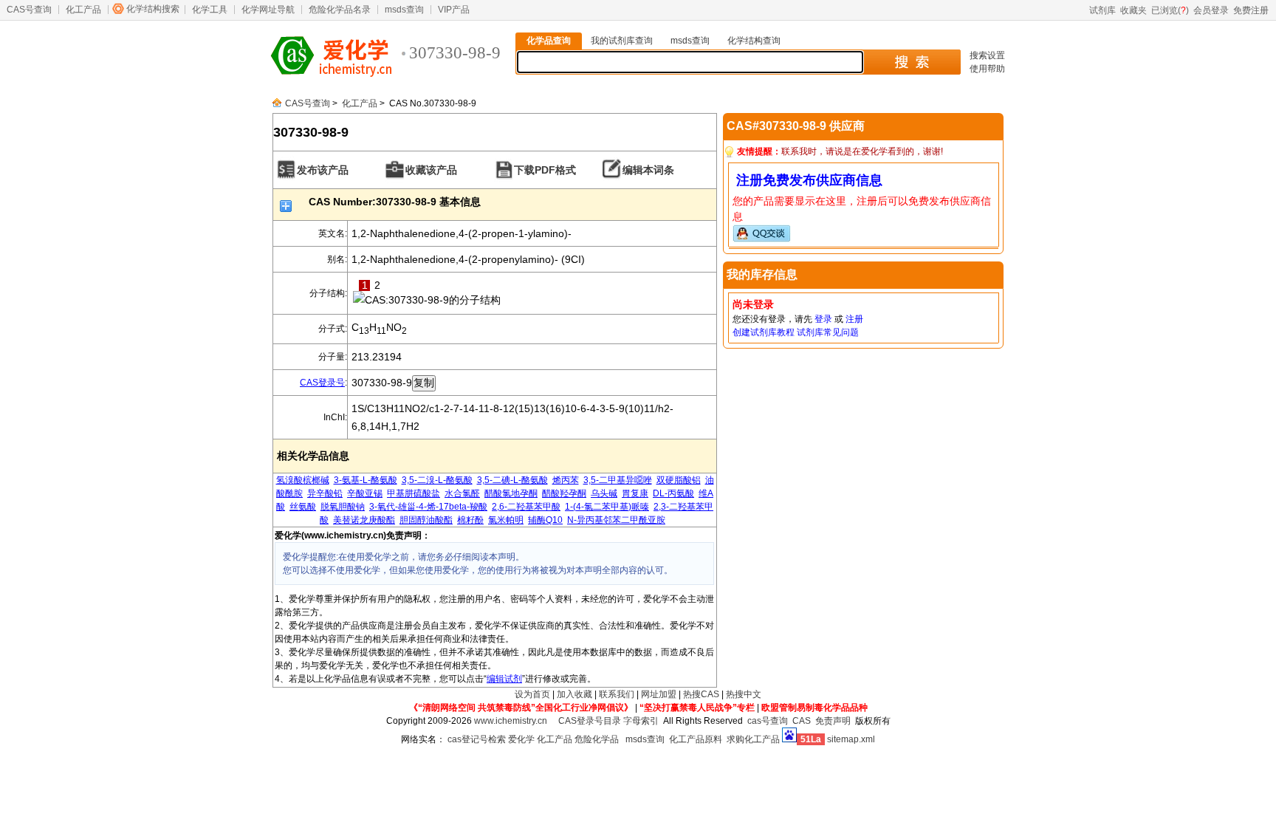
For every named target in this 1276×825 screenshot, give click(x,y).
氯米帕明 (506, 520)
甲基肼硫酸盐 (413, 493)
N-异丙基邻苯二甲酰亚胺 (616, 520)
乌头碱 (604, 493)
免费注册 (1251, 10)
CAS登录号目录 (589, 721)
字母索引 (641, 721)
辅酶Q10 (545, 520)
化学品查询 (548, 40)
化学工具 (209, 9)
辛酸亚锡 (365, 493)
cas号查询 (767, 721)
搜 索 (911, 62)
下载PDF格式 (545, 170)
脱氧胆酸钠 (342, 506)
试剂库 (1102, 10)
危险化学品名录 (340, 9)
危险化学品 (596, 739)
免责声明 (833, 721)
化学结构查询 (754, 40)
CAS (801, 721)
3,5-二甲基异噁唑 (617, 480)
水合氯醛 (462, 493)
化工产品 (83, 9)
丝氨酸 (302, 506)
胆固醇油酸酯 (426, 520)
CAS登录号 (322, 382)
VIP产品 (454, 9)
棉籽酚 (470, 520)
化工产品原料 (695, 739)
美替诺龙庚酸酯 (364, 520)
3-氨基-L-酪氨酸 (365, 480)
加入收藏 (574, 694)
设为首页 (532, 694)
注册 (854, 319)
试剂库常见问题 (828, 332)
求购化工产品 (753, 739)
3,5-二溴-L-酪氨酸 (437, 480)
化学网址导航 (268, 9)
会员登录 (1211, 10)
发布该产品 (323, 170)
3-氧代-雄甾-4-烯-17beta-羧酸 (428, 506)
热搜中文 (743, 694)
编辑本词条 (648, 170)
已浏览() (1170, 10)
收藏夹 (1133, 10)
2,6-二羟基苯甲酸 (526, 506)
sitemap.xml (851, 739)
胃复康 (635, 493)
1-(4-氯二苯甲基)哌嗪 (607, 506)
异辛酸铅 (325, 493)
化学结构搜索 (152, 9)
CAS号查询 (29, 9)
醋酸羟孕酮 (564, 493)
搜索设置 (987, 55)
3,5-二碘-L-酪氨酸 (512, 480)
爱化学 (521, 739)
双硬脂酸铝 (678, 480)
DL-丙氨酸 (673, 493)
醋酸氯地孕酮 (511, 493)
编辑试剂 (504, 679)
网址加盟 (658, 694)
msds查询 (404, 9)
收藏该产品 (431, 170)
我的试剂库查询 (622, 40)
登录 (823, 319)
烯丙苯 (565, 480)
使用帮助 (987, 69)
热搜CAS (701, 694)
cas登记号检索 (476, 739)
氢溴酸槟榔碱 (302, 480)
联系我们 (616, 694)
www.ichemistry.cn (510, 721)
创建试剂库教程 (764, 332)
